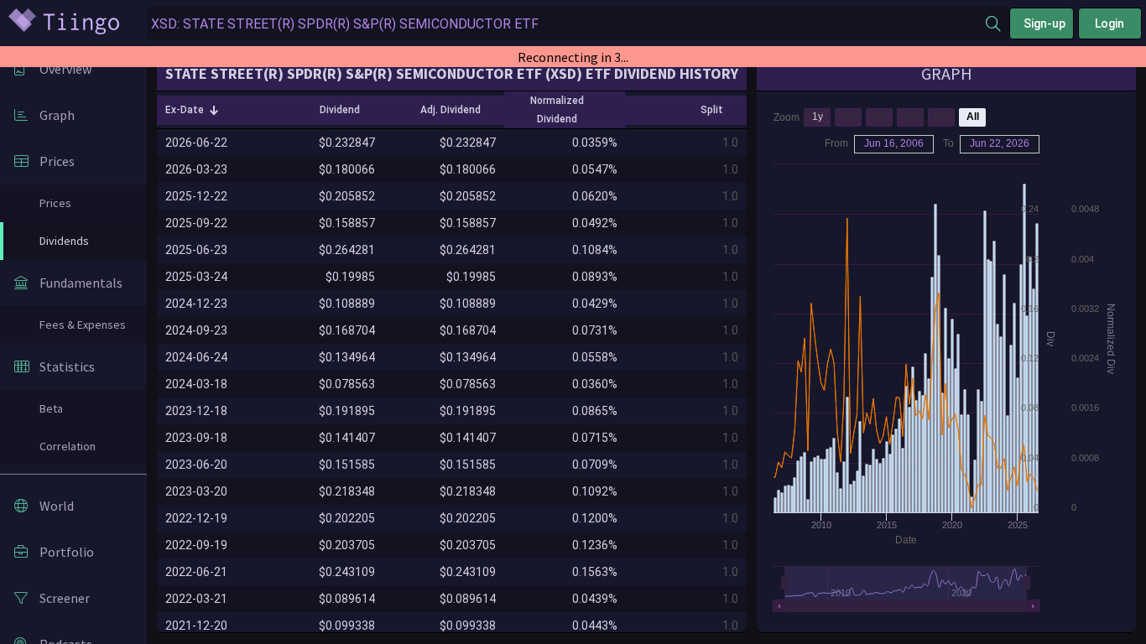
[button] (192, 110)
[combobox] (566, 23)
